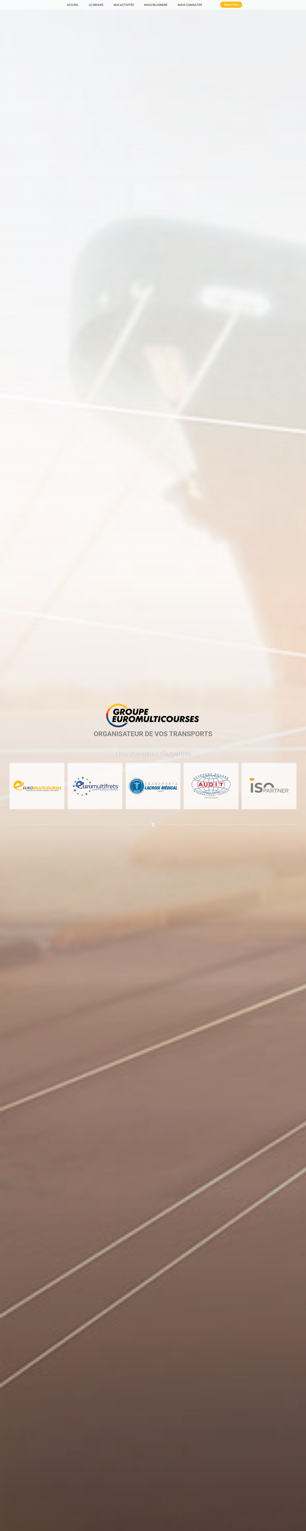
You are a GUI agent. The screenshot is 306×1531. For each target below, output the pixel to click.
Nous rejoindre (156, 5)
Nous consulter (190, 5)
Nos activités (124, 5)
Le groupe (96, 5)
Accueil (73, 5)
